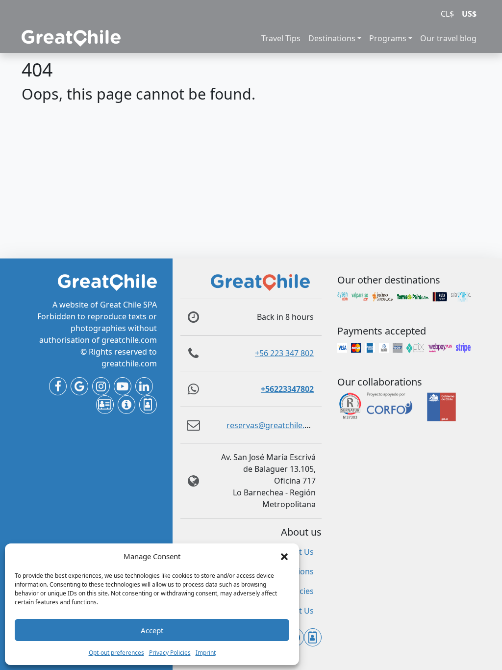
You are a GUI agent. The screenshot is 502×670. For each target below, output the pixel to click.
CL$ (447, 13)
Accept (152, 630)
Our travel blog (448, 38)
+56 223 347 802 (284, 353)
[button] (284, 556)
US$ (469, 13)
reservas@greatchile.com (273, 425)
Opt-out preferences (116, 652)
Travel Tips (281, 38)
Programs (387, 38)
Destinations (331, 38)
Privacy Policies (170, 652)
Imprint (206, 652)
